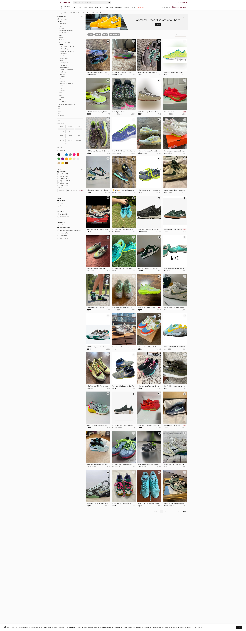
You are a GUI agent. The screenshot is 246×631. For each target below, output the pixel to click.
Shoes (61, 44)
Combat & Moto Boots (67, 51)
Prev (155, 511)
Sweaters (62, 90)
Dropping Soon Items (67, 233)
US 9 (78, 136)
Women (74, 7)
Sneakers (63, 79)
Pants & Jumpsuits (65, 42)
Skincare (61, 97)
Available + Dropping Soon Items (70, 230)
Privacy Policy (197, 627)
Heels (61, 60)
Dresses (61, 28)
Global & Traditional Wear (67, 104)
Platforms (63, 72)
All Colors (63, 150)
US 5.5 (70, 126)
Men (80, 7)
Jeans (60, 35)
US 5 (61, 126)
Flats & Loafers (64, 56)
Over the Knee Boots (66, 70)
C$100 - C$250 (65, 181)
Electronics (99, 7)
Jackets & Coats (64, 33)
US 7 (70, 131)
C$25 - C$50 (64, 176)
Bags (60, 26)
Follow (158, 24)
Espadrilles (63, 53)
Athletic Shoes (64, 49)
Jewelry (61, 37)
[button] (77, 2)
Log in (179, 2)
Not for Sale (64, 238)
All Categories (62, 19)
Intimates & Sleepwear (66, 30)
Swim (60, 93)
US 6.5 (62, 131)
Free (61, 203)
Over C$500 (64, 185)
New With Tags (64, 217)
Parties (133, 7)
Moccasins (63, 65)
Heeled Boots (64, 58)
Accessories (62, 23)
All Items (62, 200)
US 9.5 (62, 140)
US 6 (78, 126)
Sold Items (63, 236)
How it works (165, 7)
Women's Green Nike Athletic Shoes (93, 13)
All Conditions (64, 214)
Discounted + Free (65, 206)
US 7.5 (78, 131)
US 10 (70, 140)
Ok (239, 627)
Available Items (65, 227)
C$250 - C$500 (65, 183)
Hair (60, 99)
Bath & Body (63, 102)
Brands (126, 7)
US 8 (61, 136)
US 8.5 (70, 136)
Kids (85, 7)
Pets (106, 7)
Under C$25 (64, 174)
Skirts (60, 88)
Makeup (61, 40)
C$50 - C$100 (64, 178)
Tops (60, 95)
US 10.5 (78, 140)
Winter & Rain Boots (66, 83)
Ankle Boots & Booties (67, 47)
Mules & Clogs (64, 67)
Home (91, 7)
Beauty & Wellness (116, 7)
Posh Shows (141, 7)
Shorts (61, 86)
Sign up (184, 2)
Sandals (62, 74)
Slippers (62, 76)
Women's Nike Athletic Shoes (73, 13)
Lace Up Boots (64, 63)
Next (184, 511)
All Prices (63, 171)
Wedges (62, 81)
